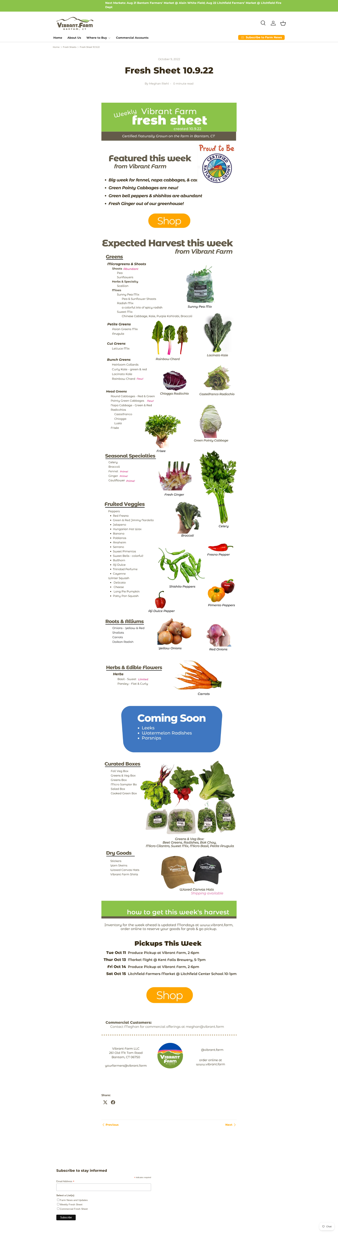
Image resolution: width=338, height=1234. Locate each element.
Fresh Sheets (69, 47)
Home (57, 37)
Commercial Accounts (132, 37)
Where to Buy (96, 37)
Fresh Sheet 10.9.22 (90, 47)
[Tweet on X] (105, 1102)
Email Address (65, 1181)
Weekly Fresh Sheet (71, 1204)
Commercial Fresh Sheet (74, 1208)
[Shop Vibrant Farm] (169, 102)
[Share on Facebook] (113, 1102)
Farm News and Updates (74, 1200)
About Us (74, 37)
